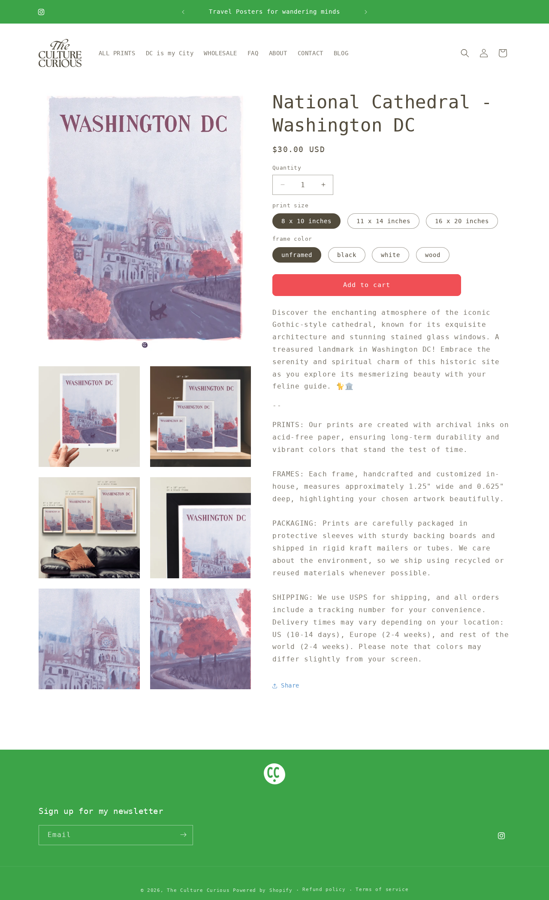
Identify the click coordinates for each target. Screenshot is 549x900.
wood (432, 254)
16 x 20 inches (462, 221)
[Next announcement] (365, 12)
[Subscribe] (183, 835)
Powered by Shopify (263, 890)
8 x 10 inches (306, 221)
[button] (464, 53)
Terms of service (382, 890)
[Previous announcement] (183, 12)
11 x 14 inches (383, 221)
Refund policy (323, 890)
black (346, 254)
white (390, 254)
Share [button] (290, 685)
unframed (296, 254)
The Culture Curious (198, 890)
